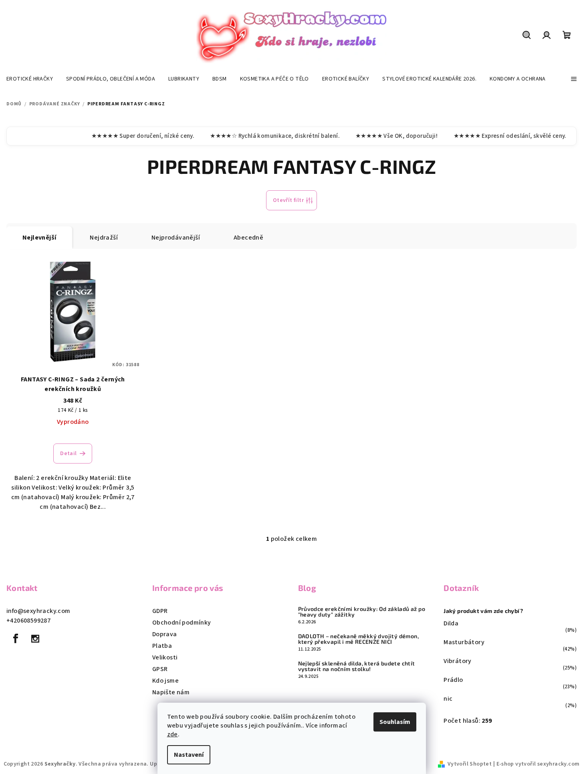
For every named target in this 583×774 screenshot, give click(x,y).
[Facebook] (15, 638)
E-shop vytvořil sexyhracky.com (538, 764)
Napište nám (171, 692)
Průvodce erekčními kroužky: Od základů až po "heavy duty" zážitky (362, 611)
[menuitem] (29, 79)
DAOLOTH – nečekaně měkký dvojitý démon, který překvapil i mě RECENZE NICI (358, 639)
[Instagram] (35, 638)
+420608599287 (28, 620)
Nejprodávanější (175, 237)
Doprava (164, 634)
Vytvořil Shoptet (470, 764)
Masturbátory (464, 642)
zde (172, 734)
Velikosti (165, 657)
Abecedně (248, 237)
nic (448, 698)
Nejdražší (104, 237)
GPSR (160, 669)
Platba (162, 645)
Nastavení (189, 754)
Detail (68, 453)
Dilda (451, 623)
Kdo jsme (165, 680)
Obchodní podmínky (181, 622)
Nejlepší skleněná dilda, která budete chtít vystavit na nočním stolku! (356, 666)
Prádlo (453, 679)
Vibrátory (458, 661)
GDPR (160, 611)
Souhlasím (394, 722)
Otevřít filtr (288, 200)
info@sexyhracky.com (38, 611)
